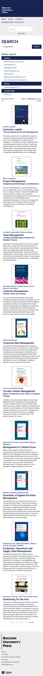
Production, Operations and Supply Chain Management (17, 550)
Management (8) (10, 68)
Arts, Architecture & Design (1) (15, 80)
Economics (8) (9, 65)
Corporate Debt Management (18, 343)
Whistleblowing (7, 665)
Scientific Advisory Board (11, 657)
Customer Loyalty (12, 129)
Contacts (19, 19)
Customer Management (15, 291)
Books (10, 19)
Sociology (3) (9, 74)
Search (36, 47)
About (4, 19)
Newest (39, 99)
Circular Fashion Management (19, 391)
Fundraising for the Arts (16, 599)
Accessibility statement (10, 662)
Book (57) (8, 94)
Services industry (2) (12, 87)
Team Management (13, 235)
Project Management (14, 181)
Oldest (39, 101)
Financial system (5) (11, 71)
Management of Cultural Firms (19, 447)
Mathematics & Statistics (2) (15, 77)
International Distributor (13, 22)
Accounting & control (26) (14, 62)
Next (30, 622)
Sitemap (5, 660)
